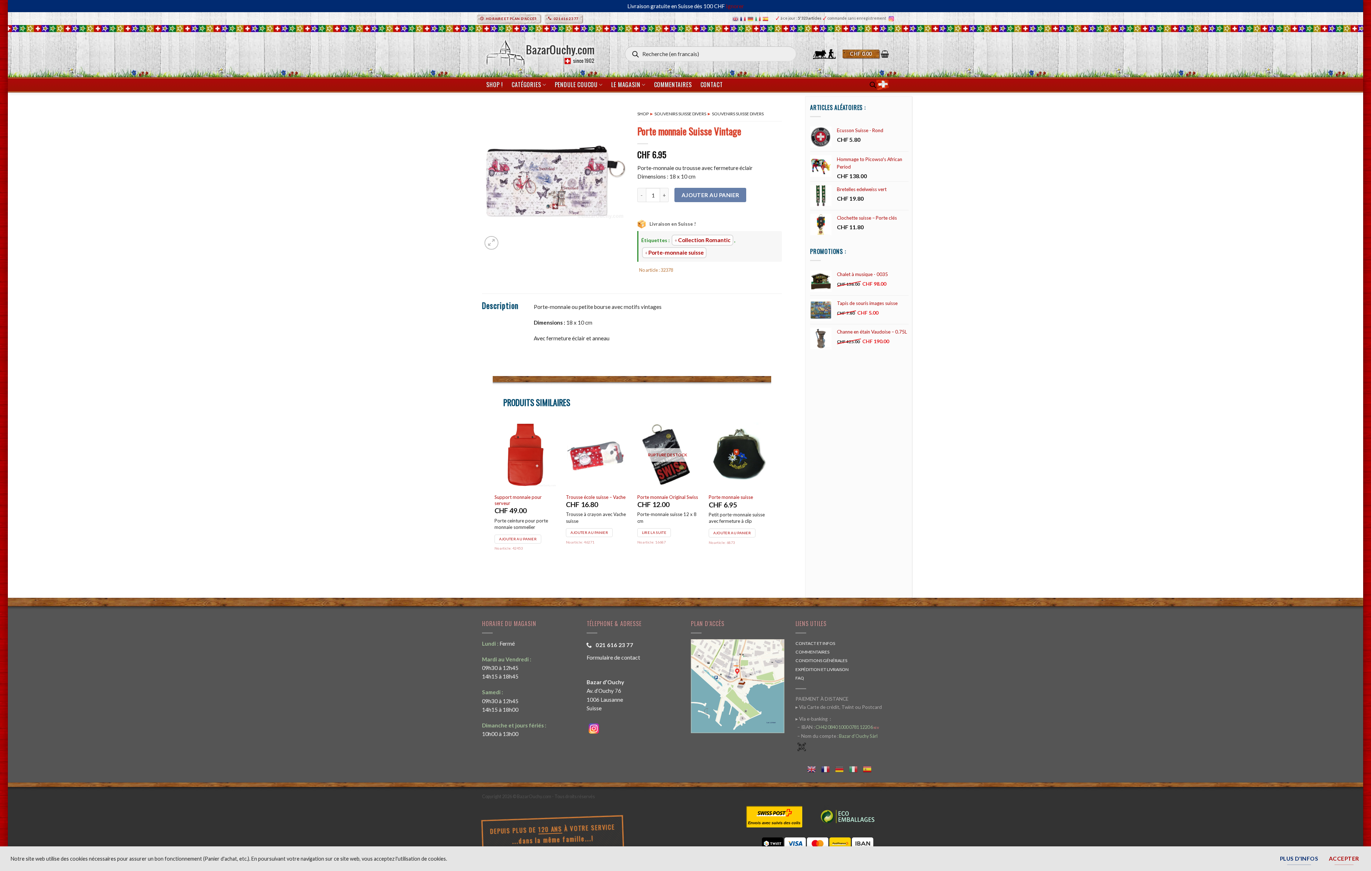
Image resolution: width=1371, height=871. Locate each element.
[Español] (766, 18)
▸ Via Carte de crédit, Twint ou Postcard (838, 707)
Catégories (526, 84)
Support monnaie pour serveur (518, 500)
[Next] (770, 499)
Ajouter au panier (710, 195)
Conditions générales (821, 660)
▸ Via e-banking (812, 719)
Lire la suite (654, 532)
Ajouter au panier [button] (518, 539)
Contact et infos (815, 643)
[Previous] (493, 499)
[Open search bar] (873, 85)
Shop (643, 113)
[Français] (744, 18)
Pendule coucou (576, 84)
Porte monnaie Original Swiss (667, 497)
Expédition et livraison (822, 669)
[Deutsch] (751, 18)
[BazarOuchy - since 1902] (539, 51)
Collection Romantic (704, 240)
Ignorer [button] (735, 6)
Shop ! (494, 84)
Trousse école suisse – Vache (596, 497)
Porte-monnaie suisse (676, 252)
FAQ (799, 678)
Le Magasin (625, 84)
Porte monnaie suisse (731, 497)
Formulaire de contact (613, 657)
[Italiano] (759, 18)
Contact (711, 84)
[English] (736, 18)
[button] (866, 54)
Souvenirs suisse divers (680, 113)
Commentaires (673, 84)
